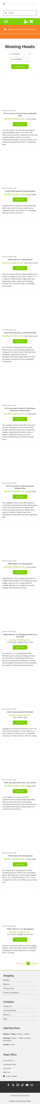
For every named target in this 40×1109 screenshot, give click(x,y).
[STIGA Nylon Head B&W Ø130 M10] (20, 673)
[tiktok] (22, 1085)
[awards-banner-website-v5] (20, 34)
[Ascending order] (30, 54)
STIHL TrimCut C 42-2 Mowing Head (20, 929)
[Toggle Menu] (6, 21)
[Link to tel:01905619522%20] (4, 1076)
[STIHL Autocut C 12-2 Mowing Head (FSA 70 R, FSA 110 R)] (20, 595)
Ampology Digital (24, 1101)
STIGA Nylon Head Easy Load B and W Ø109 (20, 333)
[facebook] (8, 1085)
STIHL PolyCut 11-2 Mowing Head (20, 259)
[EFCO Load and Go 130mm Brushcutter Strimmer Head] (20, 447)
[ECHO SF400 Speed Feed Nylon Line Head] (20, 152)
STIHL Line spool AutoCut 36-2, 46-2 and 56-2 (20, 782)
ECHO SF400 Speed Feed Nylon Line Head (20, 191)
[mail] (32, 1085)
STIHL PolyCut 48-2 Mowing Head (20, 856)
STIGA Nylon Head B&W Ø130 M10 (20, 712)
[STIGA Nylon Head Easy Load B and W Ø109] (20, 294)
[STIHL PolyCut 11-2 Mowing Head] (20, 220)
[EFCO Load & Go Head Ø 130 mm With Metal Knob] (20, 74)
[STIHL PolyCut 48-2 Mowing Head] (20, 817)
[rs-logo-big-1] (20, 3)
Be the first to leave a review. (9, 110)
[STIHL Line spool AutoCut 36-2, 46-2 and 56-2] (20, 743)
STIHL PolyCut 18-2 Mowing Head (20, 564)
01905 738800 (11, 1076)
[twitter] (13, 1085)
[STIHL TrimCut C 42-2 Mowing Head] (20, 890)
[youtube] (27, 1085)
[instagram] (17, 1085)
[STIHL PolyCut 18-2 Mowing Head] (20, 525)
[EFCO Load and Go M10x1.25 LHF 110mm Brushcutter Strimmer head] (20, 369)
